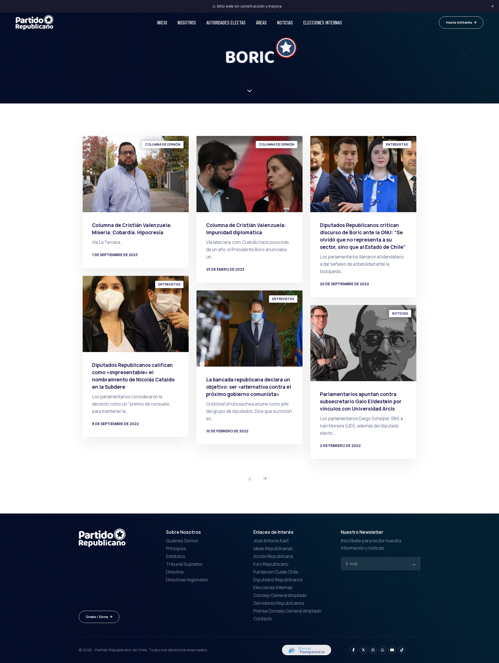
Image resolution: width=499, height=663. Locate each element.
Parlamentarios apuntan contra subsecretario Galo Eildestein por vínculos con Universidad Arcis (361, 401)
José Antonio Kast (271, 541)
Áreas (261, 22)
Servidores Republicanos (278, 603)
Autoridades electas (226, 22)
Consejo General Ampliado (280, 595)
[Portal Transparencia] (306, 649)
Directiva (174, 572)
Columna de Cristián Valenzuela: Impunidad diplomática (246, 229)
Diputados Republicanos (278, 580)
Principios (176, 548)
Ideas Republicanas (273, 548)
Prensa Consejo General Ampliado (287, 611)
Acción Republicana (273, 556)
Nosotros (187, 22)
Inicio (162, 22)
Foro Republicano (270, 564)
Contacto (262, 619)
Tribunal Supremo (184, 564)
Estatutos (175, 556)
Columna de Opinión (162, 144)
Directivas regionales (187, 580)
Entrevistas (397, 144)
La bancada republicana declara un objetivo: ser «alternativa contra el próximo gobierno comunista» (248, 387)
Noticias (285, 22)
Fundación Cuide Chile (275, 572)
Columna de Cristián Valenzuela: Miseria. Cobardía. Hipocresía (132, 229)
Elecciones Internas (322, 22)
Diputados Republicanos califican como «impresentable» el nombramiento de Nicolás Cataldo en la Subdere (133, 376)
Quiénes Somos (182, 541)
